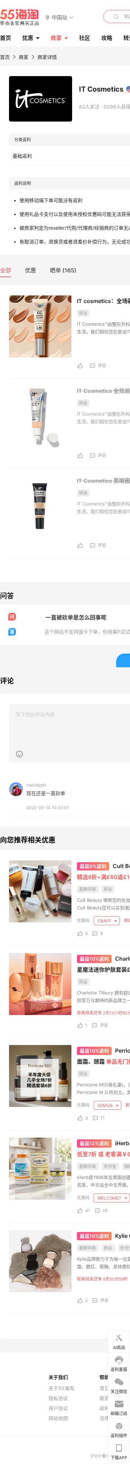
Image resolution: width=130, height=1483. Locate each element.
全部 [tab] (5, 270)
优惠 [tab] (30, 270)
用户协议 (58, 1408)
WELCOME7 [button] (109, 1198)
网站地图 (58, 1418)
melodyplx (36, 784)
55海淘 (20, 17)
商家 (56, 37)
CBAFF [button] (104, 920)
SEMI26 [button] (105, 1105)
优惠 (27, 37)
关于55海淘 (61, 1388)
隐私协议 (58, 1398)
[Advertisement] (65, 1038)
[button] (59, 17)
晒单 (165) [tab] (63, 270)
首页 (5, 57)
